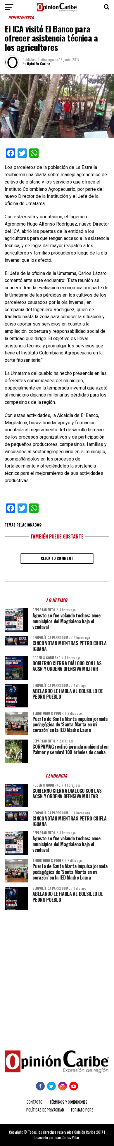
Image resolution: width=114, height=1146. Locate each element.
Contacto (34, 1102)
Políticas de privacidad (45, 1110)
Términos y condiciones (68, 1102)
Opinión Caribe (38, 63)
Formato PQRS (82, 1110)
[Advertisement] (57, 976)
